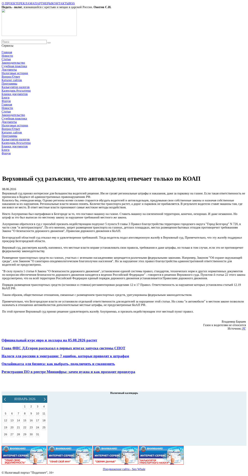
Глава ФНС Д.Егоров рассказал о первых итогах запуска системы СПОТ (63, 348)
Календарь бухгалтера (16, 90)
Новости (7, 55)
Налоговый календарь (124, 393)
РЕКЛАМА (26, 3)
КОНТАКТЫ (60, 3)
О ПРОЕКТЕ (10, 3)
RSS (72, 3)
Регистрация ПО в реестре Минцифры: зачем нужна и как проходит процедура (68, 372)
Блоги (5, 97)
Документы (9, 69)
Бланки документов (15, 94)
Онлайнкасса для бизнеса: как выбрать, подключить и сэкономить (58, 364)
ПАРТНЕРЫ (43, 3)
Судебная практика (14, 66)
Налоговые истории (15, 73)
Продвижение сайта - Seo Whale (124, 469)
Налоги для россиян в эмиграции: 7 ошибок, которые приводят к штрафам (65, 356)
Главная (7, 52)
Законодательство (13, 62)
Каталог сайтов (12, 80)
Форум (6, 101)
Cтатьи (6, 59)
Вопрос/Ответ (11, 76)
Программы (9, 83)
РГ (244, 328)
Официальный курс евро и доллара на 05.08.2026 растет (49, 340)
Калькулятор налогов (16, 87)
